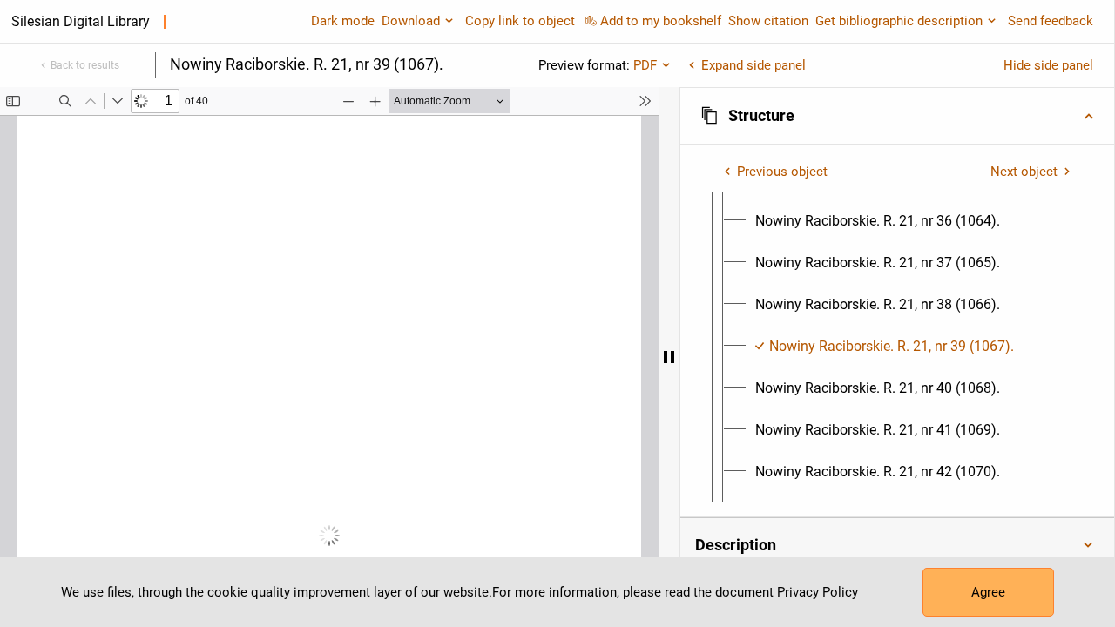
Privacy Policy (817, 592)
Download (411, 21)
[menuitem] (877, 221)
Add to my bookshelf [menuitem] (660, 21)
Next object (1024, 171)
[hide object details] (669, 357)
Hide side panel (1048, 65)
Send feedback (1050, 21)
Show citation (768, 21)
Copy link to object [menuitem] (520, 21)
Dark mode (343, 21)
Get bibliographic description (899, 21)
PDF (645, 65)
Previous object (782, 171)
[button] (897, 116)
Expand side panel (753, 65)
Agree (988, 592)
